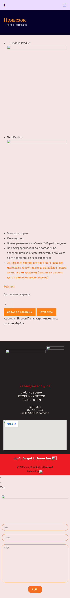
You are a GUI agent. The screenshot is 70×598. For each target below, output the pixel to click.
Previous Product (20, 43)
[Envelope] (40, 372)
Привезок (21, 25)
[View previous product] (8, 43)
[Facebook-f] (5, 372)
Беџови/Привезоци (29, 318)
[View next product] (24, 137)
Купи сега (46, 312)
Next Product (15, 137)
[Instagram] (16, 372)
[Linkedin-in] (28, 372)
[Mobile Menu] (64, 5)
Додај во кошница (19, 312)
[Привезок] (37, 90)
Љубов (19, 323)
